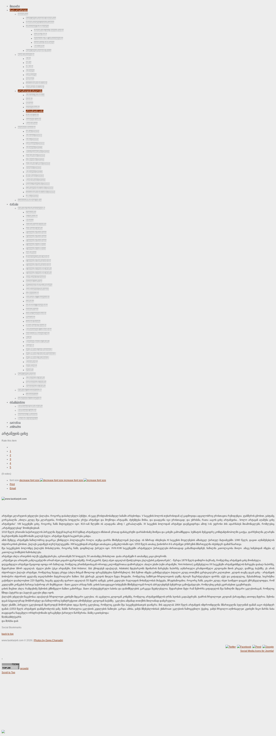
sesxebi (24, 668)
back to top (8, 634)
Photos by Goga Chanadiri (48, 640)
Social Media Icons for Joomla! (257, 650)
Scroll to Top (8, 672)
